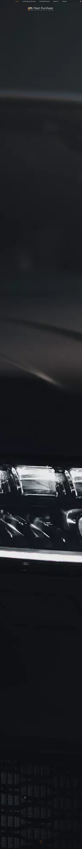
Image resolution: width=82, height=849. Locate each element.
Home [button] (17, 1)
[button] (80, 1)
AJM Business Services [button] (29, 1)
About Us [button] (56, 1)
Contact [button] (64, 1)
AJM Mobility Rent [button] (44, 1)
